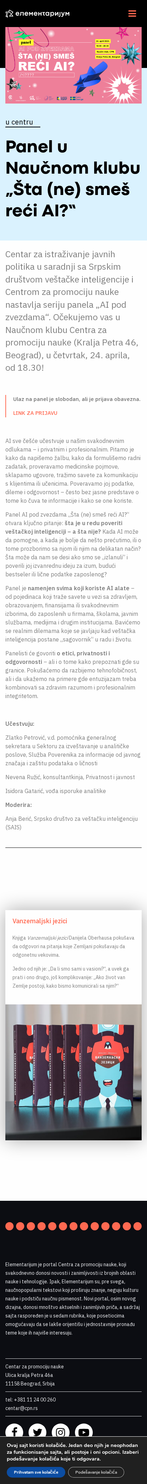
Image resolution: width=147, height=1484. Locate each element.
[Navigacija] (132, 13)
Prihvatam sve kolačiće (36, 1472)
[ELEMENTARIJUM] (42, 13)
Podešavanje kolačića (96, 1472)
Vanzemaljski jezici (39, 921)
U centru (19, 122)
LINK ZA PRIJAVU (35, 413)
